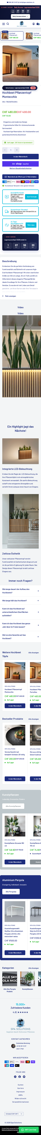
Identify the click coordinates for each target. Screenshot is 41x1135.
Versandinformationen (20, 1102)
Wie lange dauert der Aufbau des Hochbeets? (15, 591)
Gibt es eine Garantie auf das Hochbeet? (14, 636)
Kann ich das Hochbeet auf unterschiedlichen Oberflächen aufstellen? (15, 612)
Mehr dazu (31, 225)
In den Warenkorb (20, 156)
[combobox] (35, 87)
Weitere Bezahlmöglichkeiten (21, 168)
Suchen (20, 1085)
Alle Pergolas (11, 891)
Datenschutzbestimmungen (10, 1130)
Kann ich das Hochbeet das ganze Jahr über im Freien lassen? (16, 625)
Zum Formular (32, 197)
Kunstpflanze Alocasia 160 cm (14, 844)
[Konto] (33, 24)
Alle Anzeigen (33, 653)
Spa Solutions (10, 686)
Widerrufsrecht (20, 1098)
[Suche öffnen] (8, 24)
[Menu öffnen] (3, 24)
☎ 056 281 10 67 (12, 2)
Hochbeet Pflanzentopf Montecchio (13, 690)
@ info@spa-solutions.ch (26, 2)
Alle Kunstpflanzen (13, 806)
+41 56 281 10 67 (21, 1046)
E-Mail (22, 1049)
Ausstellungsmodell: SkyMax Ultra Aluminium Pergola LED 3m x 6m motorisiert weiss (14, 932)
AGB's (20, 1095)
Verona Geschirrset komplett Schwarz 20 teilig (15, 753)
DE (35, 87)
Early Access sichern (19, 16)
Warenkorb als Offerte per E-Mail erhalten (22, 177)
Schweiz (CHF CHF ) (12, 1114)
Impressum (20, 1092)
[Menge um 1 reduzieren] (4, 150)
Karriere (20, 1088)
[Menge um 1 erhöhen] (16, 150)
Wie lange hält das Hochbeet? (14, 600)
